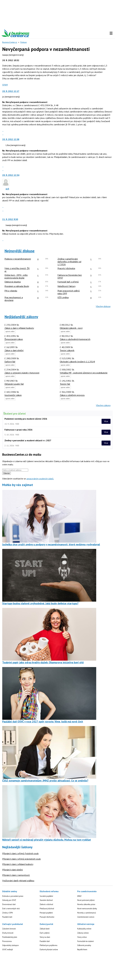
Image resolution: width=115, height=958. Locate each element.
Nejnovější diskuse (19, 250)
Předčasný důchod (47, 908)
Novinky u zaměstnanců (86, 913)
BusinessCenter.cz (9, 42)
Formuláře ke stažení (85, 941)
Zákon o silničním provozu (72, 395)
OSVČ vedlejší (7, 949)
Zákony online (83, 933)
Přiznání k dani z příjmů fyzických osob (20, 853)
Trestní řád (65, 384)
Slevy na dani (45, 937)
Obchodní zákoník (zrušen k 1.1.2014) (77, 361)
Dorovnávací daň (9, 904)
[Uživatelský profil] (5, 185)
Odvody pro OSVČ (9, 900)
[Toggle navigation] (111, 33)
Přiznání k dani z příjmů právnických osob (21, 858)
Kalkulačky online (84, 929)
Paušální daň (7, 917)
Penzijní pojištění (46, 913)
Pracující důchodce (47, 917)
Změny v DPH (7, 913)
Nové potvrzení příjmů (86, 900)
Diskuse (23, 42)
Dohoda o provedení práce (12, 896)
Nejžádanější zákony (21, 316)
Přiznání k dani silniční (12, 869)
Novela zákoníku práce (86, 904)
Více (106, 421)
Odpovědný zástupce (10, 945)
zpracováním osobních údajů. (40, 478)
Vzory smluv (82, 937)
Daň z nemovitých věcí (11, 908)
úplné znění (10, 331)
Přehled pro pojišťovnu (48, 945)
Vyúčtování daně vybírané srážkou (18, 880)
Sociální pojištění (46, 896)
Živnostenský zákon (13, 339)
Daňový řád (9, 361)
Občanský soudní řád (14, 384)
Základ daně (45, 929)
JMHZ (79, 896)
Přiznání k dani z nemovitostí (16, 875)
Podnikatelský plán (9, 937)
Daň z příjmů (45, 933)
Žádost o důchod (46, 904)
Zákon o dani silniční (14, 350)
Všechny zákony (103, 405)
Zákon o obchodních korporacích (75, 339)
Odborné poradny (84, 945)
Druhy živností (7, 933)
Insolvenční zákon (13, 395)
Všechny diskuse (103, 306)
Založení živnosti (9, 929)
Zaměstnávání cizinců (85, 917)
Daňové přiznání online (49, 949)
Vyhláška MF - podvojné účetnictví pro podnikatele (83, 372)
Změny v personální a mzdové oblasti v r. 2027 (27, 440)
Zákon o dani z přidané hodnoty (19, 328)
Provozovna (7, 941)
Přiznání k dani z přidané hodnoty (17, 864)
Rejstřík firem (82, 949)
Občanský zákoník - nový (71, 328)
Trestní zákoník (67, 350)
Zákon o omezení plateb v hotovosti (21, 372)
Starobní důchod (46, 900)
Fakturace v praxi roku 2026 (18, 429)
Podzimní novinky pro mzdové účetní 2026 (25, 418)
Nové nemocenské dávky (87, 908)
